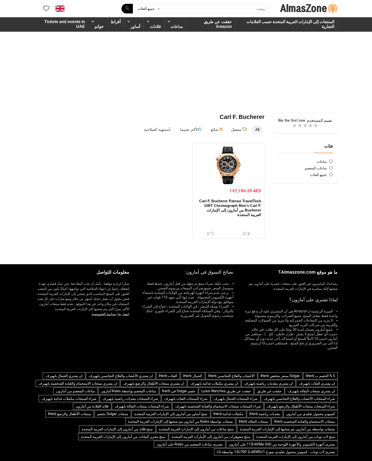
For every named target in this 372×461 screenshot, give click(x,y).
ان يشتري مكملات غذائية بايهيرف (214, 383)
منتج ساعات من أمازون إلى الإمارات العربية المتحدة (196, 429)
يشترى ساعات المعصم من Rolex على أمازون (190, 444)
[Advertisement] (186, 69)
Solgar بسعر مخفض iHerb (280, 376)
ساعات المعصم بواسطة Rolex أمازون (128, 391)
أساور (135, 26)
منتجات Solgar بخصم (112, 414)
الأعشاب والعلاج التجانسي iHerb (231, 376)
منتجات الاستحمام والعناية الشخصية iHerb (304, 421)
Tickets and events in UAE (64, 24)
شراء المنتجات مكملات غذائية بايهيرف (69, 399)
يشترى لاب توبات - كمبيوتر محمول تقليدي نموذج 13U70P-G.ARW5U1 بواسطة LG (276, 452)
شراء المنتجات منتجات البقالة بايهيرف (142, 406)
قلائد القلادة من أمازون (92, 406)
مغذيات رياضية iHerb (265, 414)
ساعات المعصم (316, 168)
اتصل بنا (123, 314)
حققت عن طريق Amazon (218, 24)
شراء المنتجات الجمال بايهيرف (236, 399)
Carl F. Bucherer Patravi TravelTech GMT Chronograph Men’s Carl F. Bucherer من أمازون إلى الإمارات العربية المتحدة (230, 208)
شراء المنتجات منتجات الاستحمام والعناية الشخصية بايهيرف (218, 406)
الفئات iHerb (168, 376)
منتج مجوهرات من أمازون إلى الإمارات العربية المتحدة (211, 437)
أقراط (116, 22)
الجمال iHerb (192, 376)
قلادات (155, 26)
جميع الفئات (318, 175)
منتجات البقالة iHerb (253, 421)
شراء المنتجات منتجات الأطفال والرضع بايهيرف (301, 406)
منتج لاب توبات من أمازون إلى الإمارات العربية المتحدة (295, 437)
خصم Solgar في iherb (178, 391)
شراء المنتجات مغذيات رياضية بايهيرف (130, 399)
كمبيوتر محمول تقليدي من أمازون (310, 414)
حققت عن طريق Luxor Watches (226, 391)
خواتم (99, 26)
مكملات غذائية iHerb (228, 414)
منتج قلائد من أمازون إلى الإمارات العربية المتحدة (117, 429)
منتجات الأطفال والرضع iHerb (69, 414)
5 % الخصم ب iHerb (320, 376)
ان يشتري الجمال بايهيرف (64, 376)
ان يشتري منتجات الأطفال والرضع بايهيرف (153, 383)
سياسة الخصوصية (104, 314)
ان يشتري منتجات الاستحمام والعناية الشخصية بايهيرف (77, 383)
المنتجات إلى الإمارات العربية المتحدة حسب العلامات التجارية (290, 24)
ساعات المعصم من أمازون (75, 391)
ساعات (177, 26)
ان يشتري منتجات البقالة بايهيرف (311, 391)
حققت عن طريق (269, 391)
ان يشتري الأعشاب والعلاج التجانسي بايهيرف (121, 376)
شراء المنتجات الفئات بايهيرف (186, 399)
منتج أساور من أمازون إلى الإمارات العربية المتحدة (171, 414)
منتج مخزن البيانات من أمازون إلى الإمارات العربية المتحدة (123, 437)
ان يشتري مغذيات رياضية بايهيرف (268, 383)
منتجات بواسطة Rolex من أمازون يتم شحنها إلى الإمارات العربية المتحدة (180, 421)
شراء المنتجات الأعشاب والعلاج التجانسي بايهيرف (299, 399)
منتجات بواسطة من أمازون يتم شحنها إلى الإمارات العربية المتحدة (287, 429)
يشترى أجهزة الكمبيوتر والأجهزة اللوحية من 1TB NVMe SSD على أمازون (282, 444)
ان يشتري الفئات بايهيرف (317, 383)
